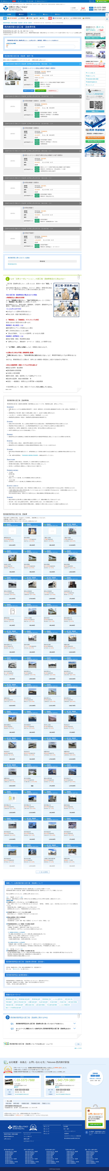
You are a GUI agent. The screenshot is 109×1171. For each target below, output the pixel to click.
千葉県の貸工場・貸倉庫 (72, 1151)
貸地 (43, 18)
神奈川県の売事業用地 (30, 1163)
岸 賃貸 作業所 (53, 1002)
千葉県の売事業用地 (71, 1163)
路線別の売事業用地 (91, 1163)
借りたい (21, 14)
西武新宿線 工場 (46, 999)
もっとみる (40, 46)
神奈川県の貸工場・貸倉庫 (31, 1151)
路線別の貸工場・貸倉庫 (92, 1151)
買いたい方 (46, 1131)
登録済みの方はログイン (42, 1)
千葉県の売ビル (70, 1160)
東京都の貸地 (8, 1157)
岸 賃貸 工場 (63, 1002)
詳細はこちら (95, 111)
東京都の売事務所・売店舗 (11, 1161)
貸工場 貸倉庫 (13, 18)
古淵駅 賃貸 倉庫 (32, 1002)
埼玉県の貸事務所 (50, 1153)
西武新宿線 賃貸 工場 (11, 999)
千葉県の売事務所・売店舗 (72, 1161)
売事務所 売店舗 (77, 18)
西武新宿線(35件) (12, 264)
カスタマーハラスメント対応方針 (72, 1136)
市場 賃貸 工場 (9, 1005)
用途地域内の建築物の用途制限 (30, 455)
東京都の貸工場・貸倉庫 (11, 1151)
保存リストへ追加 (28, 90)
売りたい (57, 14)
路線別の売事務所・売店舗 (92, 1161)
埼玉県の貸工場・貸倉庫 (52, 1151)
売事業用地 (87, 18)
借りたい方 (46, 1126)
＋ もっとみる (43, 872)
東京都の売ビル (8, 1160)
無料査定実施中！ (103, 1)
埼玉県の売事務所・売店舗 (52, 1161)
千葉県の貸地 (69, 1157)
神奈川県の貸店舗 (29, 1154)
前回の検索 (30, 1)
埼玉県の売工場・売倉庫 (52, 1158)
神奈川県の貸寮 (28, 1155)
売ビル (67, 18)
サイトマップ (74, 9)
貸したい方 (46, 1128)
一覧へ (78, 1044)
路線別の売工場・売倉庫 (92, 1158)
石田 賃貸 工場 (68, 999)
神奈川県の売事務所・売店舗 (32, 1161)
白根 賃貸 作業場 (40, 1005)
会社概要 (74, 7)
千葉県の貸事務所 (70, 1153)
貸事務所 (22, 18)
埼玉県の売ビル (50, 1160)
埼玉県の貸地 (49, 1157)
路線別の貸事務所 (90, 1153)
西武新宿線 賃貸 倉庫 (24, 999)
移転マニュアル (91, 76)
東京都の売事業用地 (10, 1163)
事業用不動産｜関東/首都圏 (10, 22)
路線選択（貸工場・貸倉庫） (25, 22)
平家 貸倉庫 (9, 1002)
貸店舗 (30, 18)
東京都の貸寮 (8, 1155)
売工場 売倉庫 (58, 18)
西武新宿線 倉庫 (36, 999)
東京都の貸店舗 (8, 1154)
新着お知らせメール (9, 1)
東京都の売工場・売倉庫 (11, 1158)
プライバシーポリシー (69, 1131)
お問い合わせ (40, 90)
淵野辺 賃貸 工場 (29, 1005)
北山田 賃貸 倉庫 (43, 1002)
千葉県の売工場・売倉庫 (72, 1158)
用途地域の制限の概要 (92, 79)
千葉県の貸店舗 (70, 1154)
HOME (9, 14)
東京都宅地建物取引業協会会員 (21, 1094)
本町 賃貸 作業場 (72, 1002)
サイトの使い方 (91, 73)
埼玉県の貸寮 (49, 1155)
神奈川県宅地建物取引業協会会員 (63, 1094)
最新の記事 (26, 1138)
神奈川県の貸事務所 (29, 1153)
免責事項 (66, 1133)
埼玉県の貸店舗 (50, 1154)
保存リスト (22, 1)
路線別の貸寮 (89, 1155)
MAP (17, 1087)
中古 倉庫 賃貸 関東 (52, 1005)
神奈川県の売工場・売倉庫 (31, 1158)
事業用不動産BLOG (92, 82)
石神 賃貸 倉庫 (19, 1005)
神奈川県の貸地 (28, 1157)
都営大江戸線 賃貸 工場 (20, 1002)
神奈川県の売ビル (29, 1160)
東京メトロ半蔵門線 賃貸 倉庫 (13, 1007)
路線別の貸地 (89, 1157)
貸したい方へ (16, 969)
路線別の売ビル (90, 1160)
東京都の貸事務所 (9, 1153)
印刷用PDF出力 (52, 90)
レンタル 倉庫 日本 (58, 999)
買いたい (45, 14)
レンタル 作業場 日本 (64, 1005)
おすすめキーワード (29, 1141)
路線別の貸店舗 (90, 1154)
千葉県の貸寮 (69, 1155)
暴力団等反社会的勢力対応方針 (72, 1138)
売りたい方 (46, 1133)
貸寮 (37, 18)
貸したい (33, 14)
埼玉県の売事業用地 (51, 1163)
